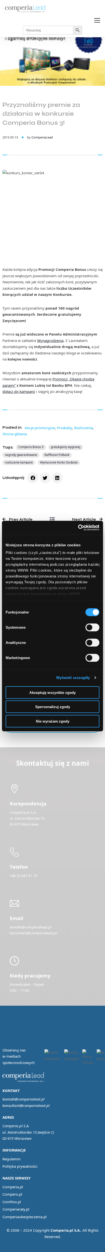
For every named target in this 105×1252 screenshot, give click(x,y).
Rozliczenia (83, 427)
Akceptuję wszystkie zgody (52, 692)
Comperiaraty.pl (15, 1209)
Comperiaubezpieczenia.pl (24, 1216)
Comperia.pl (12, 1186)
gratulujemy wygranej (65, 447)
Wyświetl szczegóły (73, 678)
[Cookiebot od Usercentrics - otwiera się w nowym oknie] (78, 528)
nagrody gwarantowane (21, 455)
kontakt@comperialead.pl (23, 1099)
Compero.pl (12, 1194)
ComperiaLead (42, 137)
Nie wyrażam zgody (52, 721)
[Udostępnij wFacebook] (32, 477)
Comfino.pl (11, 1201)
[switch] (92, 627)
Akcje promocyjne (40, 427)
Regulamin (11, 1158)
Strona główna (14, 433)
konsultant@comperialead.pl (26, 1105)
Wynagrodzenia (50, 340)
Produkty (64, 427)
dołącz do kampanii (18, 391)
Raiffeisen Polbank (56, 455)
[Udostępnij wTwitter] (45, 477)
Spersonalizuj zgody (52, 707)
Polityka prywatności (19, 1166)
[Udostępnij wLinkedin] (57, 477)
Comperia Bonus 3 (30, 447)
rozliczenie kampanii (19, 462)
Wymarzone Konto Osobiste (59, 462)
